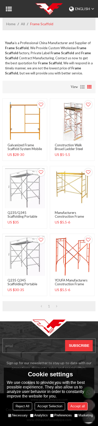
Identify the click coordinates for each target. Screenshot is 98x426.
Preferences (63, 415)
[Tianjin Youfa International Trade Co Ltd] (49, 9)
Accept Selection (49, 406)
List (82, 87)
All (23, 24)
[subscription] (79, 345)
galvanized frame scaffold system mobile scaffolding (25, 149)
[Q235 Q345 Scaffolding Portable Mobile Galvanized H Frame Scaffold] (25, 256)
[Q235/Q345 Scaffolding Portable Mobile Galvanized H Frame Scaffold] (25, 188)
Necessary (20, 415)
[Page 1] (41, 306)
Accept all (77, 406)
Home (11, 24)
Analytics (41, 415)
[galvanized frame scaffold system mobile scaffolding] (25, 121)
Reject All (22, 406)
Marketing (85, 415)
